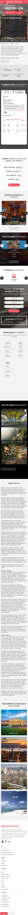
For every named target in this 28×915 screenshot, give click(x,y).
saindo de (9, 171)
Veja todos (14, 228)
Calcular (14, 185)
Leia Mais (5, 61)
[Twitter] (9, 841)
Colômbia (11, 43)
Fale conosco (4, 865)
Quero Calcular (15, 12)
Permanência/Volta (7, 100)
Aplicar (10, 913)
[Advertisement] (10, 389)
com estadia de (11, 175)
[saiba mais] (24, 203)
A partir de (5, 96)
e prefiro (11, 179)
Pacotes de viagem (5, 898)
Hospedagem (4, 900)
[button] (14, 108)
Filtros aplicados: (7, 115)
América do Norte (5, 874)
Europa (2, 885)
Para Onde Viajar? (5, 850)
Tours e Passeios (5, 902)
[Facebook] (2, 841)
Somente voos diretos (8, 103)
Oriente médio (4, 889)
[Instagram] (5, 841)
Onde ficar (16, 40)
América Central (5, 876)
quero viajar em (9, 167)
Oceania (3, 887)
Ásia (2, 880)
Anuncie (3, 863)
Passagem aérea (5, 896)
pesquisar (15, 311)
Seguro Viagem (4, 904)
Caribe (2, 883)
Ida (4, 98)
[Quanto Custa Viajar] (14, 2)
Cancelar (3, 913)
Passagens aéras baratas (7, 852)
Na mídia (3, 861)
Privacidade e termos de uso (8, 854)
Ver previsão (19, 76)
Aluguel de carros (5, 906)
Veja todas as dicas (8, 469)
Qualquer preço (6, 101)
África (2, 872)
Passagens (5, 40)
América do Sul (4, 43)
